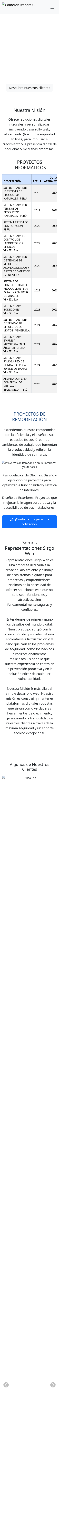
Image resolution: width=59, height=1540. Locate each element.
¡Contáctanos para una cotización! (31, 521)
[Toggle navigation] (52, 7)
